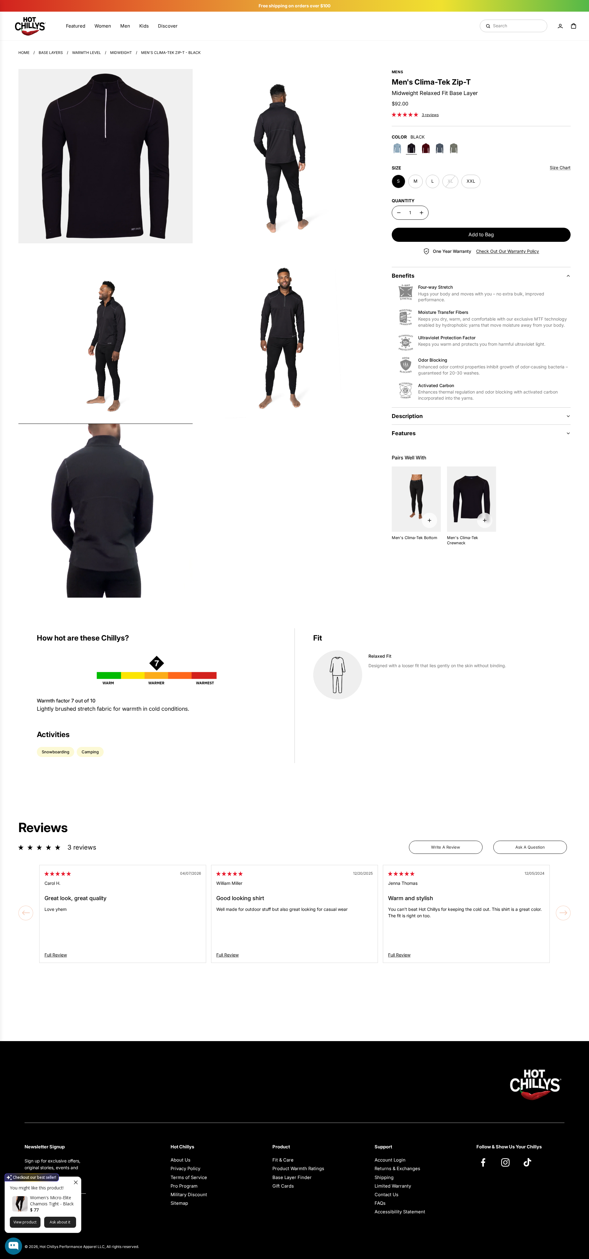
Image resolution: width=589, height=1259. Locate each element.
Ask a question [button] (530, 847)
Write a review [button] (445, 847)
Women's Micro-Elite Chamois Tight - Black (52, 1201)
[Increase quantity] (421, 212)
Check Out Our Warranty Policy (507, 251)
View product (25, 1222)
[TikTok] (530, 1162)
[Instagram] (508, 1162)
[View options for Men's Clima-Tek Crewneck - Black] (484, 520)
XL (450, 181)
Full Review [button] (55, 954)
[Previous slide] (25, 913)
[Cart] (573, 26)
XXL (471, 181)
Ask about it (60, 1222)
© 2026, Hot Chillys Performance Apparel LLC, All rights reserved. (82, 1246)
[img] (57, 873)
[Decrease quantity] (399, 212)
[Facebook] (486, 1162)
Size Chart (560, 167)
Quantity (403, 200)
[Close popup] (75, 1182)
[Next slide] (563, 913)
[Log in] (560, 26)
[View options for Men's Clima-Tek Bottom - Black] (429, 520)
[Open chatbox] (13, 1246)
